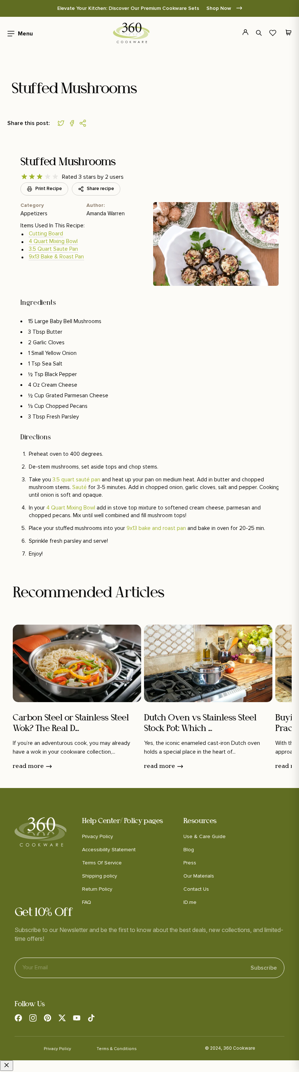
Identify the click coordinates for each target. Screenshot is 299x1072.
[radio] (24, 176)
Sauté (80, 487)
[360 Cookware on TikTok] (91, 1018)
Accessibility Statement (109, 849)
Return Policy (97, 889)
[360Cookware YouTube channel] (76, 1018)
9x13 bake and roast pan (156, 528)
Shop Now (219, 8)
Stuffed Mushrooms (68, 162)
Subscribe (264, 967)
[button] (18, 33)
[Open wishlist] (272, 33)
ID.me (190, 902)
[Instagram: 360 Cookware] (32, 1018)
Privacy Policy (97, 836)
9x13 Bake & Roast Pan (56, 256)
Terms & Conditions (117, 1049)
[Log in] (241, 33)
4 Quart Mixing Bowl (53, 241)
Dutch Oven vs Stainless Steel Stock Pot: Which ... (200, 723)
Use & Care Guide (204, 836)
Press (189, 863)
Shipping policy (99, 876)
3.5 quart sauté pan (76, 479)
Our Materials (198, 876)
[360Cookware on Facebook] (18, 1018)
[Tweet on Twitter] (62, 123)
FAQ (86, 902)
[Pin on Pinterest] (84, 123)
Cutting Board (46, 233)
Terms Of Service (102, 863)
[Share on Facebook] (73, 123)
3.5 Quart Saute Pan (53, 249)
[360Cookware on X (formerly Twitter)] (62, 1018)
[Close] (6, 1065)
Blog (188, 849)
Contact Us (196, 889)
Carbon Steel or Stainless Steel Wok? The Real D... (71, 723)
